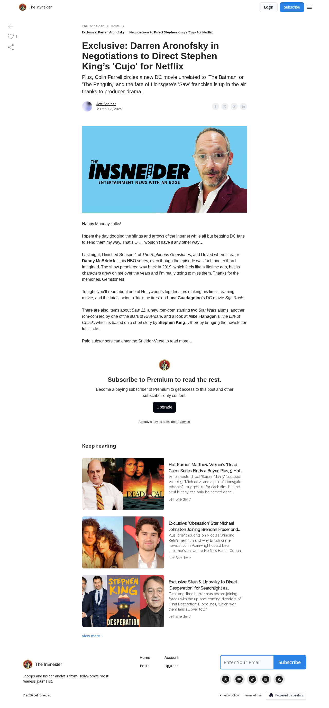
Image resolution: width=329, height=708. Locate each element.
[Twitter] (225, 679)
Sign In (185, 422)
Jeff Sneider (106, 104)
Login (268, 7)
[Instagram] (265, 679)
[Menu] (309, 6)
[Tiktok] (252, 679)
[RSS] (279, 679)
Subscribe (292, 7)
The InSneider (93, 26)
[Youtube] (239, 679)
